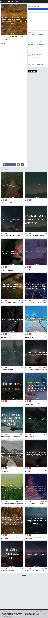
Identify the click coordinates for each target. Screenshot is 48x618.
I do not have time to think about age (35, 57)
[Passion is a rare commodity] (12, 319)
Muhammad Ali (20, 400)
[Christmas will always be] (36, 386)
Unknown (29, 62)
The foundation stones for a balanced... (35, 51)
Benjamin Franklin (43, 333)
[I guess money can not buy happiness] (12, 286)
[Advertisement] (14, 104)
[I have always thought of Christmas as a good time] (36, 487)
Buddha (3, 43)
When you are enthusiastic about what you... (36, 47)
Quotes (32, 71)
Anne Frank (45, 300)
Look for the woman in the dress (34, 37)
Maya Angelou (20, 434)
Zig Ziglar (29, 52)
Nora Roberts (20, 300)
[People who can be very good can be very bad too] (12, 185)
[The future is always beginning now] (12, 554)
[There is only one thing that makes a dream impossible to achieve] (12, 252)
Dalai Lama (21, 535)
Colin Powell (44, 568)
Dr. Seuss (45, 400)
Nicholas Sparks (30, 42)
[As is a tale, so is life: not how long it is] (36, 453)
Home (13, 1)
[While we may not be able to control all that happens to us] (12, 487)
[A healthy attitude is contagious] (36, 520)
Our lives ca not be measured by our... (35, 41)
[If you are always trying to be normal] (12, 420)
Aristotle (21, 367)
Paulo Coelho (30, 45)
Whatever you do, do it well (33, 60)
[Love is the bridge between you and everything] (36, 219)
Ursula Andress (30, 58)
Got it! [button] (45, 614)
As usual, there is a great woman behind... (36, 34)
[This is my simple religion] (12, 520)
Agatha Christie (20, 199)
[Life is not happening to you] (12, 219)
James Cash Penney (43, 367)
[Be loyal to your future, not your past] (36, 252)
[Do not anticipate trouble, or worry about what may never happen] (36, 319)
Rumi (46, 233)
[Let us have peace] (36, 185)
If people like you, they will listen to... (35, 54)
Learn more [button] (9, 616)
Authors (17, 1)
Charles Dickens (44, 501)
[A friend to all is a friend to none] (12, 353)
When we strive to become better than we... (36, 44)
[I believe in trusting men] (36, 353)
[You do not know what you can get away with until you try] (36, 554)
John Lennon (30, 35)
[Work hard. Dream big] (36, 420)
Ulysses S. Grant (44, 199)
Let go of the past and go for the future (35, 64)
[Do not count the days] (12, 386)
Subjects (23, 1)
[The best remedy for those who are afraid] (36, 286)
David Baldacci (20, 333)
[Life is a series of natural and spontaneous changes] (12, 453)
